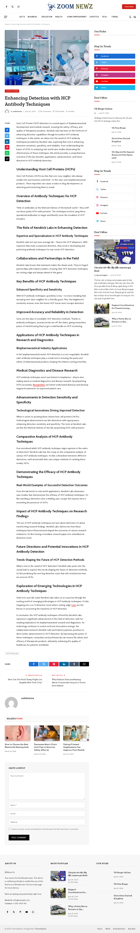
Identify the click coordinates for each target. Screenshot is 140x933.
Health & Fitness (12, 91)
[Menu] (5, 17)
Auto (22, 17)
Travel (114, 17)
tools (73, 605)
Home (7, 24)
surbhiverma (17, 111)
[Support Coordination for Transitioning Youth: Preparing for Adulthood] (101, 309)
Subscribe (129, 7)
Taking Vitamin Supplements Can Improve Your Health (73, 747)
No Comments (45, 111)
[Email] (7, 158)
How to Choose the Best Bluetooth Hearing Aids (17, 745)
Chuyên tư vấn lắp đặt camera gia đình (112, 269)
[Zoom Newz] (70, 6)
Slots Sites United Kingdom (121, 140)
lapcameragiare (102, 275)
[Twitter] (7, 135)
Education (47, 17)
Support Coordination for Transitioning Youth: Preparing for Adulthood (123, 307)
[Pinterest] (7, 147)
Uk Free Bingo (119, 128)
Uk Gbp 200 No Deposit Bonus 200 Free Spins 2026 (123, 155)
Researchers (39, 384)
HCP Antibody (12, 653)
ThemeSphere (40, 929)
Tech (104, 17)
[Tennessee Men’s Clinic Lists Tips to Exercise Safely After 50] (47, 733)
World (107, 929)
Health (58, 17)
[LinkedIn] (7, 141)
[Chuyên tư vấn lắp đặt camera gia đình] (114, 251)
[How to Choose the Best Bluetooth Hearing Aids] (17, 733)
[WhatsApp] (7, 153)
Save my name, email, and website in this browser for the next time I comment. (45, 829)
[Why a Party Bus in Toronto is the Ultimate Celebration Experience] (101, 322)
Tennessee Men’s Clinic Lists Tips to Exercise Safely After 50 (45, 747)
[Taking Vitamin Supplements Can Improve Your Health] (76, 733)
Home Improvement (77, 17)
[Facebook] (7, 130)
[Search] (134, 17)
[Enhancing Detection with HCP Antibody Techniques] (47, 57)
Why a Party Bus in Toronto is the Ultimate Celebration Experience (122, 320)
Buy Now (131, 929)
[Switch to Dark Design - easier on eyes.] (130, 17)
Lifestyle (94, 17)
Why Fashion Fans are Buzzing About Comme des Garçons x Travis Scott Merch (69, 682)
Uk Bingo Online (103, 108)
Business (32, 17)
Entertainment (119, 929)
